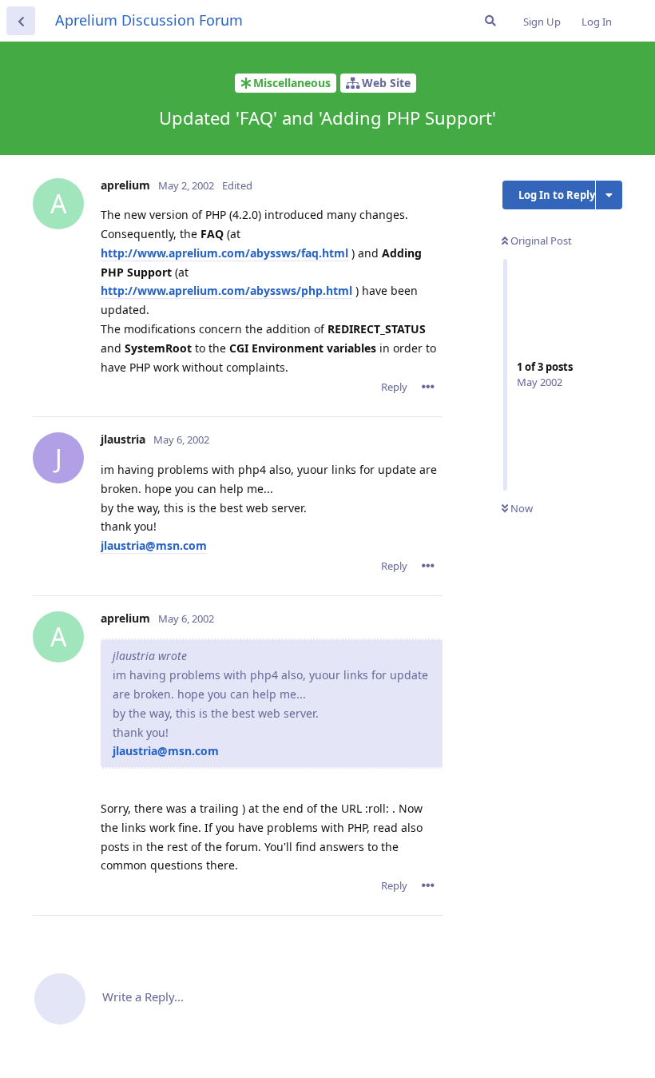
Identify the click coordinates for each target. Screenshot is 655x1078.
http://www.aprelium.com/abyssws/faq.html (224, 253)
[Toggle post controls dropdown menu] (428, 386)
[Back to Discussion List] (20, 20)
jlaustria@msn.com (154, 545)
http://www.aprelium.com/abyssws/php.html (226, 290)
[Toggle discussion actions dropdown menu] (609, 195)
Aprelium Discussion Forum (149, 20)
